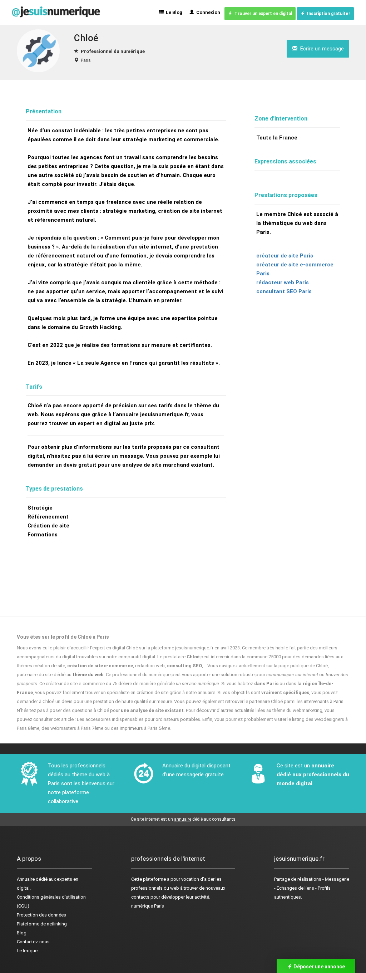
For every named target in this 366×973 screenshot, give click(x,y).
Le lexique (27, 950)
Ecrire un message (320, 48)
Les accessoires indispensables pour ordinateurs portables (138, 719)
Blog (21, 932)
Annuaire (26, 879)
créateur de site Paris (284, 255)
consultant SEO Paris (284, 291)
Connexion (207, 12)
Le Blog (173, 12)
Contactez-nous (33, 941)
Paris (86, 60)
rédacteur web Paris (282, 282)
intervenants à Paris (323, 701)
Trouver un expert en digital (262, 13)
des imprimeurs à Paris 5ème (140, 728)
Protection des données (41, 915)
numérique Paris (147, 906)
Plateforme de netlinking (42, 924)
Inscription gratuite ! (327, 13)
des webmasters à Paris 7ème (72, 728)
